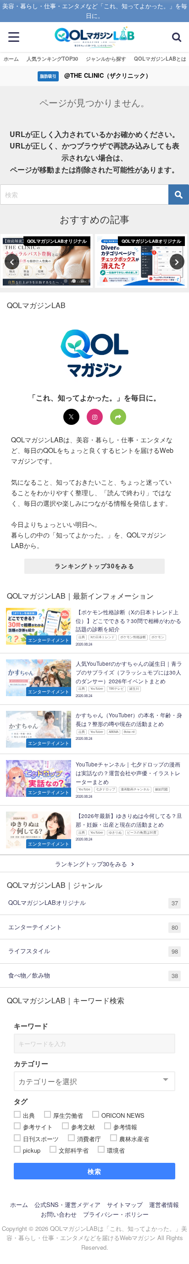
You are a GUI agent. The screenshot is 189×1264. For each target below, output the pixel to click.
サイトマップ (125, 1204)
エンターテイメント (93, 927)
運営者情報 (164, 1204)
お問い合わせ (59, 1214)
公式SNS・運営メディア (67, 1204)
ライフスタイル (93, 950)
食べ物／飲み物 (93, 975)
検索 (95, 1171)
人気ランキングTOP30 (52, 58)
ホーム (11, 58)
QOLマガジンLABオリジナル (93, 902)
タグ (21, 1101)
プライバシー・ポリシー (116, 1214)
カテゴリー (31, 1063)
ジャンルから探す (106, 58)
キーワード (31, 1026)
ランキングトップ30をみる (94, 565)
